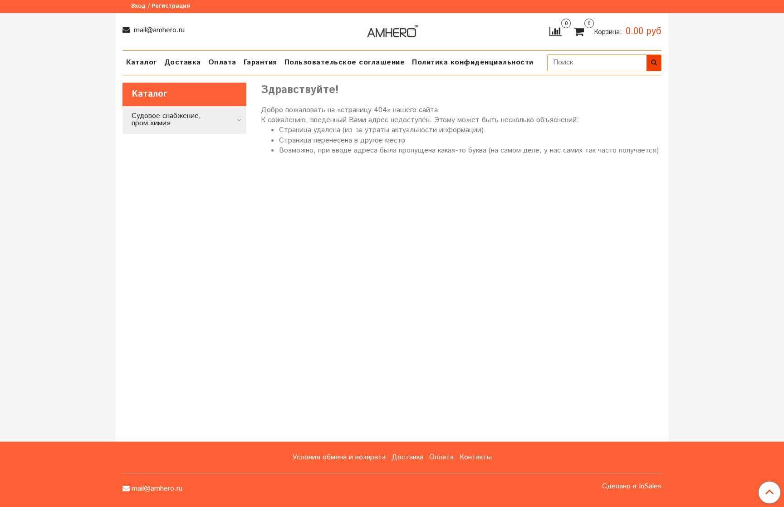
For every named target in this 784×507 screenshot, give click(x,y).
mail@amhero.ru (158, 30)
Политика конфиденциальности (473, 62)
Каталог (141, 62)
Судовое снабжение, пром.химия (166, 119)
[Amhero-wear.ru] (392, 30)
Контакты (476, 457)
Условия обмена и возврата (339, 457)
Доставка (182, 62)
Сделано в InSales (632, 486)
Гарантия (260, 62)
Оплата (222, 62)
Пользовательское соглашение (344, 62)
